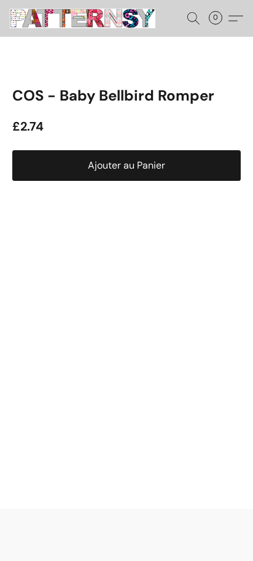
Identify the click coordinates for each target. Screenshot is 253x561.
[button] (86, 18)
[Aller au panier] (219, 18)
